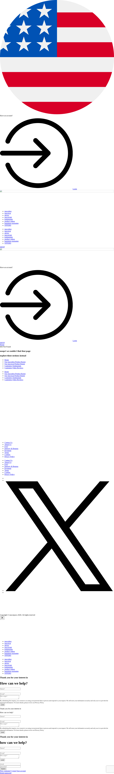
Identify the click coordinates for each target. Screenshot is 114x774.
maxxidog (7, 211)
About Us (7, 445)
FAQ (6, 447)
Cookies (7, 455)
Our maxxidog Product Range (15, 362)
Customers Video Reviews (13, 368)
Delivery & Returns (11, 449)
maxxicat (7, 213)
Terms (6, 453)
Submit (3, 769)
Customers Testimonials (12, 366)
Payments (7, 451)
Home (2, 345)
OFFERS (7, 225)
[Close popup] (2, 618)
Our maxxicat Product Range (14, 364)
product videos (9, 221)
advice (6, 215)
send (2, 705)
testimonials (8, 219)
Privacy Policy (9, 457)
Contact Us (8, 443)
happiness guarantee (11, 223)
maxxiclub (8, 217)
